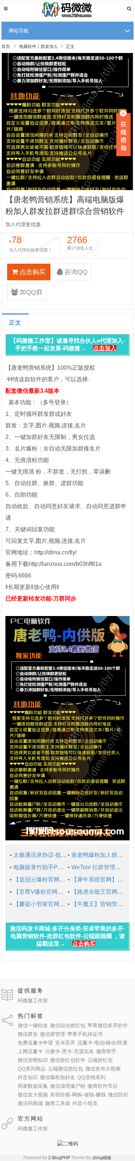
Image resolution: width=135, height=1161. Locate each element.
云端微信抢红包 (65, 1069)
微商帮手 (106, 1051)
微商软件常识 (102, 1086)
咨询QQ (75, 272)
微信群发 (28, 1034)
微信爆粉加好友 (57, 1077)
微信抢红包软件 (67, 1060)
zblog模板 (102, 1157)
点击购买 (32, 272)
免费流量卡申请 (35, 1043)
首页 (5, 46)
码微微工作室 (33, 1000)
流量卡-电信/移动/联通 (102, 1043)
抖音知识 (28, 1077)
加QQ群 (30, 292)
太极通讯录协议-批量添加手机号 (54, 855)
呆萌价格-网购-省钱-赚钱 (78, 1095)
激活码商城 (30, 1103)
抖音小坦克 (85, 1103)
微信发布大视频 (103, 1069)
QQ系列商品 (32, 1069)
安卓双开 (65, 1043)
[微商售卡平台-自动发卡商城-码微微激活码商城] (67, 16)
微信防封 (118, 1095)
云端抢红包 (100, 1060)
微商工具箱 (57, 1103)
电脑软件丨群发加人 (38, 46)
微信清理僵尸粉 (67, 1086)
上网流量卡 (30, 1051)
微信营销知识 (33, 1060)
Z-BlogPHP (59, 1157)
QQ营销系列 (91, 1077)
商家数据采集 (33, 1086)
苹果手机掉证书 (85, 1034)
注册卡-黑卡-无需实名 (69, 1051)
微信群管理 (52, 1034)
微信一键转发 (33, 1025)
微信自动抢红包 (67, 1025)
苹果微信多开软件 (107, 1025)
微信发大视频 (33, 1095)
